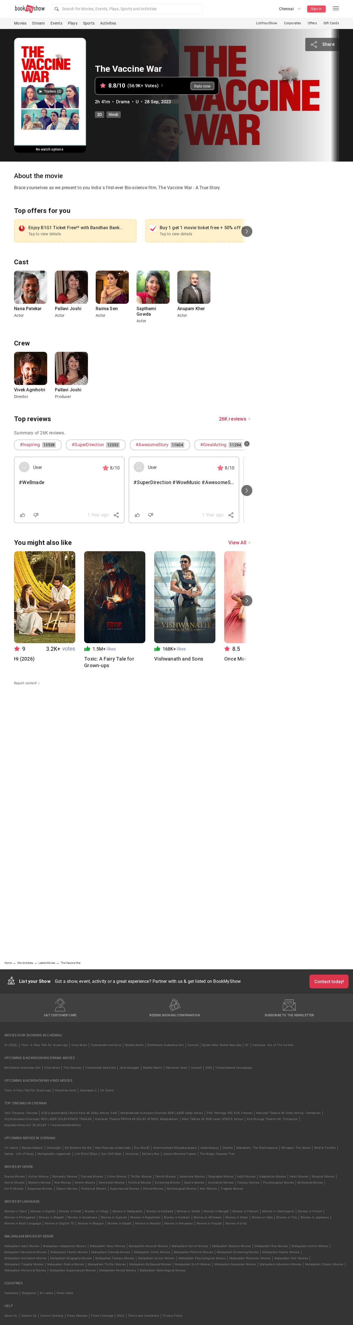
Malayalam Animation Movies (25, 1258)
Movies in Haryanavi (178, 1223)
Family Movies (165, 1176)
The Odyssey (72, 1068)
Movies (20, 23)
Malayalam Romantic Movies (250, 1258)
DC (247, 1045)
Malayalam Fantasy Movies (114, 1258)
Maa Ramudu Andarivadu (112, 1148)
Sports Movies (194, 1182)
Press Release (77, 1316)
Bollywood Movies (310, 1182)
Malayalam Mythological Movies (163, 1270)
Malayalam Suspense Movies (235, 1264)
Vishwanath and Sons (106, 1045)
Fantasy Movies (248, 1182)
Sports (89, 23)
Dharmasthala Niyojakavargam (175, 1148)
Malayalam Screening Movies (238, 1252)
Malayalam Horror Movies (190, 1246)
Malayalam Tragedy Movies (24, 1264)
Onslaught (54, 1148)
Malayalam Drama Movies (65, 1264)
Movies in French (310, 1211)
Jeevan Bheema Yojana (179, 1154)
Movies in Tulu (286, 1217)
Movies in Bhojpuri (91, 1223)
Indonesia (11, 1293)
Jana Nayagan (129, 1068)
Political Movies (139, 1182)
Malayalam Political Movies (193, 1252)
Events (56, 23)
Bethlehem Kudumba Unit (166, 1045)
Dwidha (228, 1148)
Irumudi (193, 1045)
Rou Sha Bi (141, 1148)
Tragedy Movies (232, 1189)
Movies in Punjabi (209, 1223)
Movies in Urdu (236, 1223)
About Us (10, 1316)
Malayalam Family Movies (69, 1252)
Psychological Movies (278, 1182)
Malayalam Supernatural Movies (73, 1270)
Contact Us (29, 1316)
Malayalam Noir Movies (291, 1258)
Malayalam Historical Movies (25, 1270)
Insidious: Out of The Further (273, 1045)
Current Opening (51, 1316)
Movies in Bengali (216, 1211)
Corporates (292, 23)
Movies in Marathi (148, 1223)
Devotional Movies (112, 1182)
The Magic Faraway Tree (217, 1154)
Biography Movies (221, 1176)
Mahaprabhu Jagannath (54, 1154)
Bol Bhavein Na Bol (78, 1148)
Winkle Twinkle (325, 1148)
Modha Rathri (134, 1045)
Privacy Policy (173, 1316)
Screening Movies (167, 1182)
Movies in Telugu (97, 1211)
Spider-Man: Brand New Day (221, 1045)
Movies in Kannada (159, 1211)
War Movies (62, 1182)
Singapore (29, 1293)
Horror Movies (14, 1182)
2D (99, 114)
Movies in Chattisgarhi (278, 1211)
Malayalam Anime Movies (310, 1246)
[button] (126, 9)
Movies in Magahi (51, 1217)
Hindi (114, 114)
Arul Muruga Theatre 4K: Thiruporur (272, 1119)
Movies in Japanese (315, 1217)
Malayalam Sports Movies (280, 1252)
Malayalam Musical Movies (148, 1246)
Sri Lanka (46, 1293)
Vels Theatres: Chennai (21, 1113)
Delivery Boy (150, 1154)
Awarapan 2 (88, 1090)
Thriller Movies (141, 1176)
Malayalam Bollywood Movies (150, 1264)
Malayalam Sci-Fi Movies (193, 1264)
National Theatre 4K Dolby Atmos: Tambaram (288, 1113)
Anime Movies (85, 1182)
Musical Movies (323, 1176)
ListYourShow (266, 23)
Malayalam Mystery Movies (231, 1246)
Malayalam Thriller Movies (107, 1264)
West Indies (65, 1293)
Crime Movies (117, 1176)
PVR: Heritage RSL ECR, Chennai (230, 1113)
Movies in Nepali (119, 1223)
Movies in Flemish (245, 1211)
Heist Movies (299, 1176)
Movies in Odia (262, 1217)
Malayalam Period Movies (117, 1270)
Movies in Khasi (237, 1217)
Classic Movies (67, 1189)
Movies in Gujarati (114, 1217)
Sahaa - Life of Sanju (19, 1154)
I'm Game (107, 1090)
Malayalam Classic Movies (324, 1264)
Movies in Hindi (70, 1211)
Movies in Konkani (177, 1217)
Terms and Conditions (143, 1316)
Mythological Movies (181, 1189)
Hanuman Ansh (176, 1068)
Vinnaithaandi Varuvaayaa (233, 1068)
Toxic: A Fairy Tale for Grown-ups (44, 1045)
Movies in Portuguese (19, 1217)
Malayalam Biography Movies (71, 1258)
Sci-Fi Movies (14, 1189)
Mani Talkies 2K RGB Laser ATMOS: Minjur (213, 1119)
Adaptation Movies (272, 1176)
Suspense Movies (39, 1189)
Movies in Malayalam (128, 1211)
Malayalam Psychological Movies (202, 1258)
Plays (72, 23)
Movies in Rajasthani (145, 1217)
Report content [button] (25, 683)
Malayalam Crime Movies (152, 1252)
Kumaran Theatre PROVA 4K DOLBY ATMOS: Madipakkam (136, 1119)
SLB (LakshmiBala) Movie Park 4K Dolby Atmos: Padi (79, 1113)
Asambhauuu (209, 1148)
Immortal (132, 1154)
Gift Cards (331, 23)
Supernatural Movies (125, 1189)
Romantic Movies (64, 1176)
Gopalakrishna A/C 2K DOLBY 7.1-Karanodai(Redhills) (42, 1125)
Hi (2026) (11, 1045)
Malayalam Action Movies (156, 1258)
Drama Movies (14, 1176)
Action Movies (38, 1176)
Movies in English (43, 1211)
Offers (312, 23)
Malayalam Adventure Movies (280, 1264)
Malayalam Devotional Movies (25, 1252)
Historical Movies (93, 1189)
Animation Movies (221, 1182)
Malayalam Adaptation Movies (64, 1246)
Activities (108, 23)
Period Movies (153, 1189)
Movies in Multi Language (22, 1223)
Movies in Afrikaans (208, 1217)
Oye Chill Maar (111, 1154)
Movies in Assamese (82, 1217)
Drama (123, 101)
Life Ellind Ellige (85, 1154)
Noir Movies (208, 1189)
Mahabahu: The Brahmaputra (257, 1148)
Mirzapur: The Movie (296, 1148)
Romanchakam (32, 1148)
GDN (208, 1068)
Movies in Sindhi (188, 1211)
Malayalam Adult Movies (21, 1246)
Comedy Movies (92, 1176)
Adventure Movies (192, 1176)
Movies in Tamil (15, 1211)
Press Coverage (102, 1316)
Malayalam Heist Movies (107, 1246)
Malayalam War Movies (271, 1246)
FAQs (120, 1316)
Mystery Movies (39, 1182)
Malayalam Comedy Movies (110, 1252)
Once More (79, 1045)
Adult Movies (246, 1176)
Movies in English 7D (59, 1223)
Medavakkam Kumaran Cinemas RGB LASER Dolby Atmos (162, 1113)
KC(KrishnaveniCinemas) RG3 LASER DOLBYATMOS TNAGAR (48, 1119)
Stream (38, 23)
